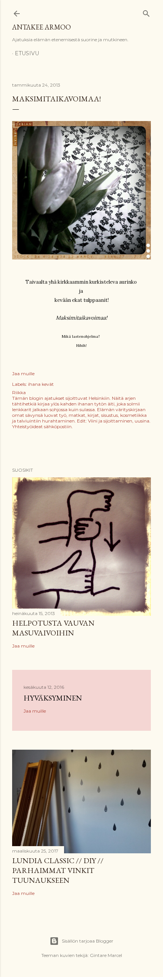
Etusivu (27, 53)
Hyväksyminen (53, 698)
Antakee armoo (41, 27)
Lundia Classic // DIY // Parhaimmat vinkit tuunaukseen (57, 870)
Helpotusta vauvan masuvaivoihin (53, 628)
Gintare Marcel (106, 955)
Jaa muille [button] (23, 373)
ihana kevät (41, 384)
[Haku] (146, 12)
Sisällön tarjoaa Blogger (87, 941)
